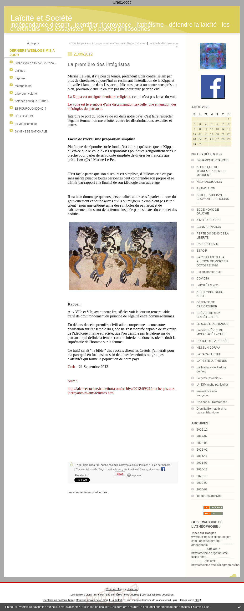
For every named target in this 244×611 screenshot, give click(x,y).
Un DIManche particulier (212, 384)
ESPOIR (202, 250)
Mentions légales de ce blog (92, 600)
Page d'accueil (136, 43)
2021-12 (202, 456)
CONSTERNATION (209, 227)
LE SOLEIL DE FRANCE (212, 324)
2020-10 (202, 476)
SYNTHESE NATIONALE (31, 131)
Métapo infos (23, 86)
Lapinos (20, 78)
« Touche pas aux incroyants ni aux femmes (97, 43)
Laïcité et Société (41, 18)
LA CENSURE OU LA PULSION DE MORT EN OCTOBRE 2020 (212, 261)
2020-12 (202, 469)
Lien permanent (161, 464)
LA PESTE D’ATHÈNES (212, 360)
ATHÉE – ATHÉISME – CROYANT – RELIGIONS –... (213, 199)
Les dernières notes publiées (122, 594)
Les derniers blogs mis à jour (87, 594)
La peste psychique (209, 378)
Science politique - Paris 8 (32, 101)
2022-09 (202, 436)
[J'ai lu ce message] (239, 607)
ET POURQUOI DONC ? (30, 108)
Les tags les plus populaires (158, 594)
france (143, 469)
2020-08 (202, 489)
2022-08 (202, 443)
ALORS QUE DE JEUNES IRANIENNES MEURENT (211, 171)
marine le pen (114, 469)
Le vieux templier (26, 124)
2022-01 (202, 449)
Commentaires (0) (86, 469)
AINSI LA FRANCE (209, 220)
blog (197, 600)
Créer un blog (114, 589)
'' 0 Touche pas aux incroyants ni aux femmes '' (123, 464)
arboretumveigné (26, 93)
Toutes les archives (209, 496)
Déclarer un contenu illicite (58, 600)
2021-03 (202, 462)
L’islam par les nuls (209, 272)
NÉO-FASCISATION (209, 181)
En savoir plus (200, 607)
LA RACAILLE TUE (209, 354)
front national (131, 469)
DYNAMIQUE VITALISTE (213, 160)
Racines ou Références (212, 402)
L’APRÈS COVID (207, 244)
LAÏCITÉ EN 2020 (208, 285)
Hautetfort (132, 589)
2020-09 (202, 482)
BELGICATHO (24, 116)
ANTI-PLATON (206, 188)
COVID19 (203, 278)
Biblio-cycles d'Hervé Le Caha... (35, 63)
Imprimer (136, 475)
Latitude (20, 70)
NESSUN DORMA (208, 347)
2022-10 (202, 429)
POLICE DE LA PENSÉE (212, 341)
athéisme (154, 469)
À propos (33, 43)
